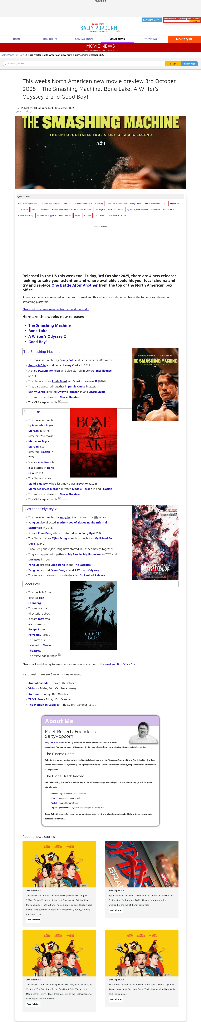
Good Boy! (37, 341)
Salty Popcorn (9, 55)
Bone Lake (38, 330)
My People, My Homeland (85, 554)
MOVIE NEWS (117, 39)
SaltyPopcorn (51, 742)
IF (96, 381)
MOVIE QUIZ (184, 39)
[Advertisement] (100, 8)
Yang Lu (33, 565)
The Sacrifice (82, 565)
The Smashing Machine (49, 325)
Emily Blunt (59, 381)
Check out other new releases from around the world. (56, 309)
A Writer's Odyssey (87, 570)
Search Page (189, 64)
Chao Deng (45, 533)
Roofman (34, 694)
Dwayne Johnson (49, 370)
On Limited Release (92, 575)
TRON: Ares (35, 699)
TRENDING (150, 39)
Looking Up (85, 533)
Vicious (33, 688)
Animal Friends (38, 683)
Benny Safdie (37, 391)
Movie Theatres (70, 397)
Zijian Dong (59, 538)
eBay (53, 798)
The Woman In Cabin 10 (43, 704)
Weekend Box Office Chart (121, 664)
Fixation (44, 452)
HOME (16, 39)
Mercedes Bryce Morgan (44, 489)
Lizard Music (97, 391)
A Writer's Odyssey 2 (47, 336)
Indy (41, 619)
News (22, 55)
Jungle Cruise (76, 386)
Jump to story (24, 111)
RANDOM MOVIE (152, 19)
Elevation (82, 483)
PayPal (54, 803)
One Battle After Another (75, 285)
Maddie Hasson (38, 483)
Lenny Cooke (71, 365)
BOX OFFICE (50, 39)
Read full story (33, 919)
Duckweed (35, 559)
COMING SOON (84, 39)
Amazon (54, 793)
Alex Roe (43, 462)
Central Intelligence (98, 370)
